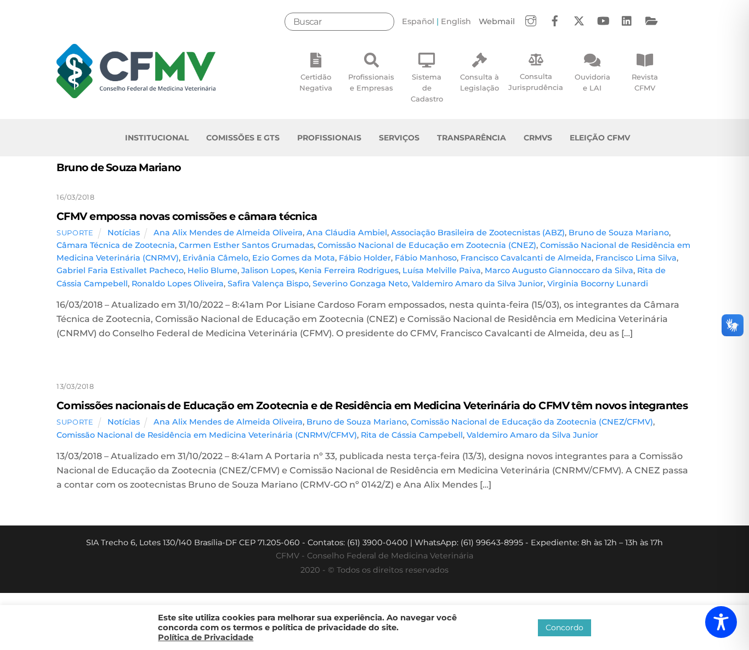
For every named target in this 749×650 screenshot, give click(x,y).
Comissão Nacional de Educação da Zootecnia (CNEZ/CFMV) (532, 422)
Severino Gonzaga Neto (360, 284)
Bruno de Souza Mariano (619, 233)
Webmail (497, 21)
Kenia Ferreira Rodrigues (349, 270)
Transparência (471, 138)
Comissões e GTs (243, 138)
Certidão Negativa (315, 82)
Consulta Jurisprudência (535, 82)
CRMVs (538, 138)
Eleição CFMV (600, 138)
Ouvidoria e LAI (592, 82)
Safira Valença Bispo (268, 284)
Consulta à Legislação (479, 82)
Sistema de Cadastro (427, 87)
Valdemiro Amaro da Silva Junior (477, 284)
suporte (75, 232)
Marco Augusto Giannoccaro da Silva (559, 270)
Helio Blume (212, 270)
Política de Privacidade (205, 637)
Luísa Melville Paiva (441, 270)
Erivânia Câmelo (215, 258)
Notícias (123, 233)
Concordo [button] (564, 627)
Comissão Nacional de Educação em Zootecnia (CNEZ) (426, 245)
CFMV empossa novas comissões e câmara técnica (186, 216)
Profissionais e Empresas (371, 82)
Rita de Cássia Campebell (412, 435)
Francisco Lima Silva (636, 258)
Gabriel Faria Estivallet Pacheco (120, 270)
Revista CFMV (645, 82)
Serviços (399, 138)
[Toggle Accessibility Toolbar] (721, 622)
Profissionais (329, 138)
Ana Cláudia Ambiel (347, 233)
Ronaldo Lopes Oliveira (178, 284)
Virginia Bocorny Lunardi (597, 284)
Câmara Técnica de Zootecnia (115, 245)
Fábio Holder (365, 258)
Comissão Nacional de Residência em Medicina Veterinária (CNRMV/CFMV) (206, 435)
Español (418, 21)
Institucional (157, 138)
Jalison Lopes (268, 270)
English (456, 21)
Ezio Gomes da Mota (293, 258)
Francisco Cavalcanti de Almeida (526, 258)
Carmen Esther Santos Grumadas (246, 245)
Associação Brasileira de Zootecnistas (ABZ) (478, 233)
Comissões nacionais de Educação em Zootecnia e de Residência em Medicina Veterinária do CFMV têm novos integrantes (372, 405)
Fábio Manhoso (426, 258)
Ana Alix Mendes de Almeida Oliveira (228, 233)
